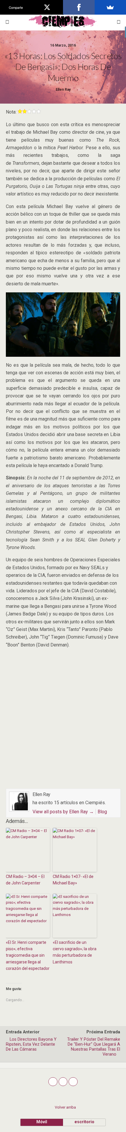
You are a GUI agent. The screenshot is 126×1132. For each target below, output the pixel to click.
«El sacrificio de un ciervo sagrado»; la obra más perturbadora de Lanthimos (74, 952)
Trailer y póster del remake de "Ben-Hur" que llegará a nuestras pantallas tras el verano (93, 1047)
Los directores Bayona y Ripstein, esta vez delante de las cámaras (31, 1044)
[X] (47, 7)
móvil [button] (41, 1121)
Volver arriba (65, 1107)
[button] (118, 22)
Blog (102, 811)
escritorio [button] (84, 1121)
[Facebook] (79, 7)
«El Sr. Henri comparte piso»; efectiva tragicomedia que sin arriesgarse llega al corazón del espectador (28, 955)
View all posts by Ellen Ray (63, 811)
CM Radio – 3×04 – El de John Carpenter (25, 879)
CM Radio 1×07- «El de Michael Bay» (73, 879)
